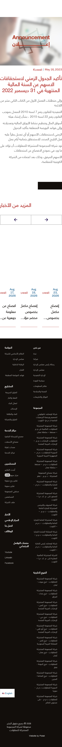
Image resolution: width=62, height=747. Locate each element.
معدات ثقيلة (10, 447)
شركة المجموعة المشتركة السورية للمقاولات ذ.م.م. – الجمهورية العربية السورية (45, 452)
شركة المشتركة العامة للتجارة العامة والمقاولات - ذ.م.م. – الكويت (45, 523)
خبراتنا (35, 359)
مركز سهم (12, 475)
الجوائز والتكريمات (40, 397)
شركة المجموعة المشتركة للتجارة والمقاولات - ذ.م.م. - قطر (45, 484)
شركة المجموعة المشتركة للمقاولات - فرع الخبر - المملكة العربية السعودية (47, 640)
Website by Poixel (37, 735)
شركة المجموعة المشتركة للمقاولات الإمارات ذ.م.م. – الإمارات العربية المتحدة (45, 440)
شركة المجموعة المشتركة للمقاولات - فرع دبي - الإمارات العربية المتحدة (47, 617)
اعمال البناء (12, 403)
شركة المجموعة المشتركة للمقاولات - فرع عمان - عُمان (47, 652)
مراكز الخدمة (10, 452)
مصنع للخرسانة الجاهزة (14, 436)
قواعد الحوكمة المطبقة (14, 375)
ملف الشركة (10, 502)
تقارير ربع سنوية (11, 480)
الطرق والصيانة (11, 419)
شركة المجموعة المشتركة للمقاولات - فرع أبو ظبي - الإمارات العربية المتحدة (46, 628)
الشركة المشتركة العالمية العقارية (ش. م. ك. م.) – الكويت (47, 558)
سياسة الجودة (39, 380)
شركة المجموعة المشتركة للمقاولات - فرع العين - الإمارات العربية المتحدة (47, 605)
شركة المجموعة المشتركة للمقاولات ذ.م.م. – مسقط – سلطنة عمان (46, 464)
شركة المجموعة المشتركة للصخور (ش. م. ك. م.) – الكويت (47, 496)
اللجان (21, 370)
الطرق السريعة (11, 392)
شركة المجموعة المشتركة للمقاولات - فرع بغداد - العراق (47, 593)
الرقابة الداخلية (18, 364)
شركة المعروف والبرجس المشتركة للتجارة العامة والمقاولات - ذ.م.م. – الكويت (47, 509)
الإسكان (14, 408)
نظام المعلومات (40, 386)
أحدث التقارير (10, 470)
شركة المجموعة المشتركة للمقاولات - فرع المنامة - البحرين (46, 675)
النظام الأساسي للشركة (14, 353)
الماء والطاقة (12, 414)
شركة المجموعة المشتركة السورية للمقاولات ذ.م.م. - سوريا (46, 687)
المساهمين (9, 497)
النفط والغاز (12, 397)
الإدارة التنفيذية (39, 375)
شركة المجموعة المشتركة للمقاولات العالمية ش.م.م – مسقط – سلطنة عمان (46, 428)
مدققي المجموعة (12, 491)
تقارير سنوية (9, 486)
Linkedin (8, 557)
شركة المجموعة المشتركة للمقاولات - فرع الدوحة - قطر (47, 664)
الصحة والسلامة (40, 391)
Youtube (8, 552)
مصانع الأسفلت (11, 442)
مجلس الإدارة (38, 370)
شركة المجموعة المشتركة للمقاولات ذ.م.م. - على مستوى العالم (47, 699)
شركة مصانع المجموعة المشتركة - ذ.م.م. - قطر (47, 474)
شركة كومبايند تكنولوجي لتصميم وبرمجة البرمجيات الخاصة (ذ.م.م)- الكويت (46, 417)
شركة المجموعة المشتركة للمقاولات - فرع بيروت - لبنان (47, 581)
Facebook (9, 563)
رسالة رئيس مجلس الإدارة (44, 364)
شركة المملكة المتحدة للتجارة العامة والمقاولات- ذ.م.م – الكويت (45, 534)
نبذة (34, 353)
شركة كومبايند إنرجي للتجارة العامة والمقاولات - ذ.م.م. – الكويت (46, 546)
